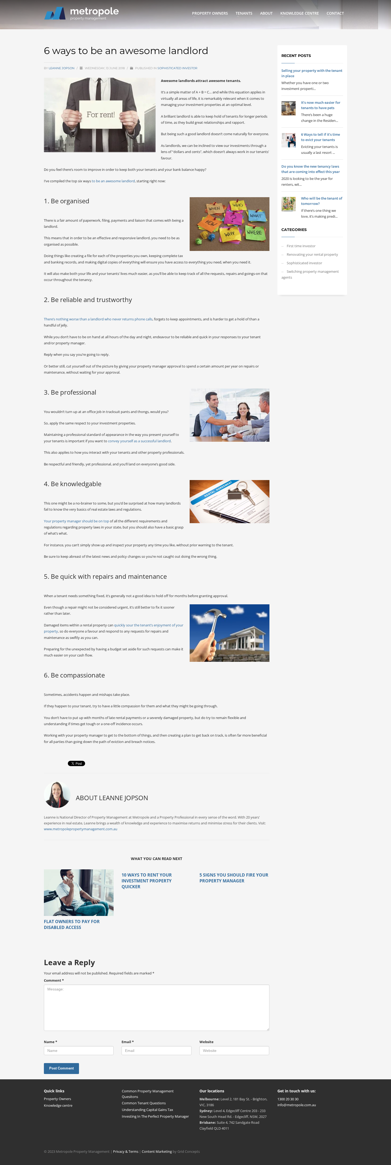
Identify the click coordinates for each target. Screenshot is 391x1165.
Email (128, 1041)
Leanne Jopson (62, 68)
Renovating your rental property (312, 254)
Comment (54, 980)
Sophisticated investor (177, 68)
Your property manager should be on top (76, 521)
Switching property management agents (310, 274)
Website (206, 1041)
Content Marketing (157, 1151)
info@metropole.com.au (296, 1104)
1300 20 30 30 (287, 1099)
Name (50, 1041)
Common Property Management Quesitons (148, 1094)
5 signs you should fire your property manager (233, 878)
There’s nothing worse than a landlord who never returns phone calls (98, 319)
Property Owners (57, 1098)
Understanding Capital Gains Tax (147, 1109)
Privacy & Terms (125, 1151)
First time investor (301, 245)
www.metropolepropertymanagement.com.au (80, 829)
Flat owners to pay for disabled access (72, 924)
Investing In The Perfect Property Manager (155, 1116)
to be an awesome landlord (113, 181)
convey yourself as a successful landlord (139, 441)
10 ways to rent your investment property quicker (147, 881)
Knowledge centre (58, 1105)
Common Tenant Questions (144, 1103)
